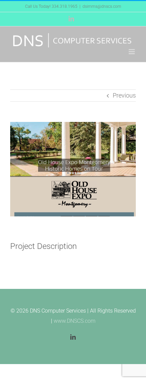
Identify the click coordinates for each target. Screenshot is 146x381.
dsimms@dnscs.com (102, 6)
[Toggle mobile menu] (132, 51)
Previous (124, 95)
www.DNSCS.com (74, 321)
